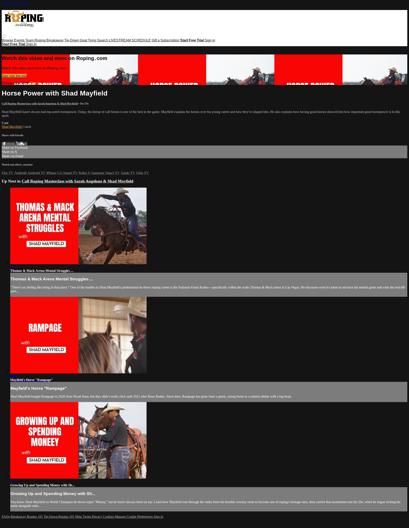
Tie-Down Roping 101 (59, 516)
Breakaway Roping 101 (27, 516)
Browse (8, 40)
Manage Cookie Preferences (134, 516)
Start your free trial (14, 75)
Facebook (9, 143)
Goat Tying (88, 40)
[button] (4, 36)
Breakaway (55, 40)
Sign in (209, 40)
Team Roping (35, 40)
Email (23, 143)
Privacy (97, 516)
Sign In (31, 44)
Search (103, 40)
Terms (87, 516)
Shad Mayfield (12, 126)
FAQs (6, 516)
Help (79, 516)
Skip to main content (15, 3)
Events (19, 40)
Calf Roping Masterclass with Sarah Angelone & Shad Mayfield (40, 103)
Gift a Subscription (165, 40)
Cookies (109, 516)
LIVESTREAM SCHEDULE (130, 40)
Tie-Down (72, 40)
